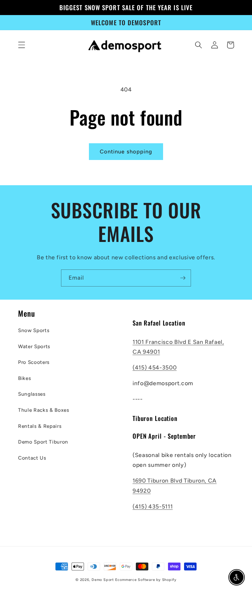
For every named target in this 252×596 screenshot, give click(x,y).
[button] (22, 45)
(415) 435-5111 (153, 506)
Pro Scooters (34, 362)
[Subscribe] (183, 278)
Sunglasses (32, 394)
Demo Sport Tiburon (43, 442)
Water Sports (34, 346)
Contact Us (32, 458)
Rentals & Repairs (39, 426)
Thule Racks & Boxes (43, 410)
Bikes (24, 378)
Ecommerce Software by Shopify (146, 580)
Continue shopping (126, 151)
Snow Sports (33, 330)
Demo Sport (103, 580)
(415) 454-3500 (155, 367)
